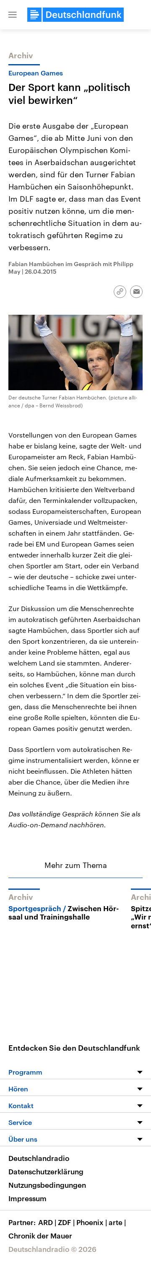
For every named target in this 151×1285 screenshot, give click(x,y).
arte (117, 1222)
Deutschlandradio (38, 1158)
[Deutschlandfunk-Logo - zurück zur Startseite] (75, 15)
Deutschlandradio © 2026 (52, 1249)
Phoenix (91, 1222)
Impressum (27, 1198)
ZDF (66, 1222)
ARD (47, 1222)
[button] (12, 14)
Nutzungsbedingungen (47, 1185)
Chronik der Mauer (40, 1235)
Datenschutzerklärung (45, 1171)
